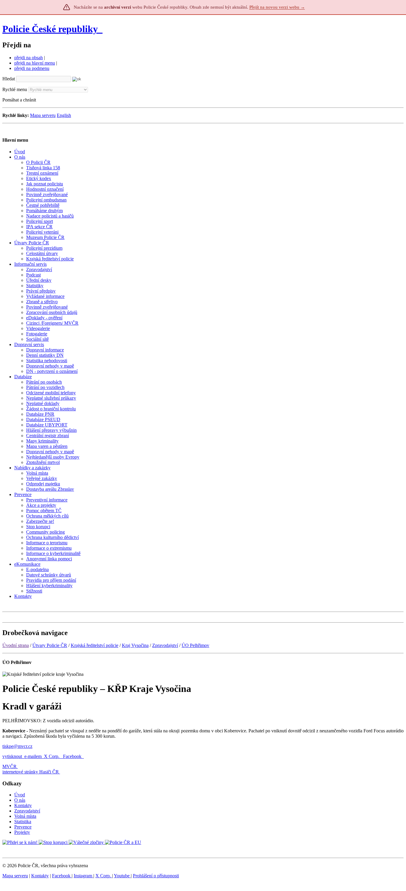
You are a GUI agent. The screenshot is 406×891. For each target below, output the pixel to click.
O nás (19, 800)
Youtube (122, 875)
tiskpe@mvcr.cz (17, 746)
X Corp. (52, 756)
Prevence (23, 826)
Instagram (83, 875)
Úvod (19, 794)
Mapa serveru (43, 115)
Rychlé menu (14, 89)
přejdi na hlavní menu (34, 62)
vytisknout (12, 756)
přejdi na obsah (28, 57)
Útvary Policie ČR (49, 645)
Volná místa (25, 816)
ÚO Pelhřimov (195, 645)
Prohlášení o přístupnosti (156, 875)
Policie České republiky (50, 29)
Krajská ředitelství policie (94, 645)
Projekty (22, 832)
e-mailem (33, 756)
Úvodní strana (15, 645)
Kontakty (23, 805)
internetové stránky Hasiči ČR (30, 771)
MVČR (9, 766)
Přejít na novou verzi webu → (277, 7)
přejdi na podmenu (31, 68)
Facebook (73, 756)
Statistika (22, 821)
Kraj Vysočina (135, 645)
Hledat (8, 78)
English (64, 115)
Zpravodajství (165, 645)
